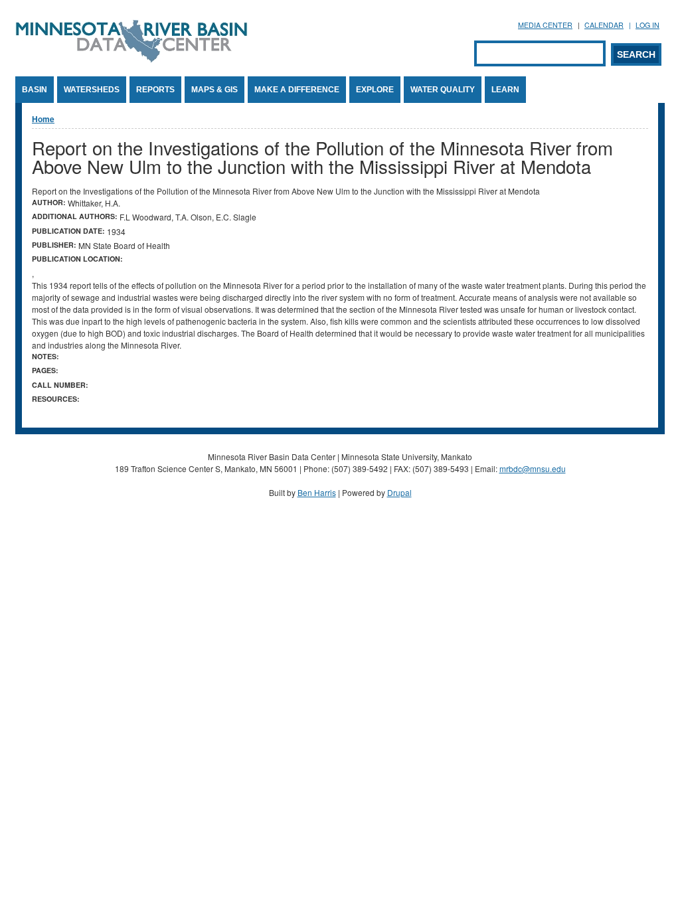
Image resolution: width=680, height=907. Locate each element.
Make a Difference (296, 89)
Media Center (545, 25)
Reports (155, 89)
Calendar (604, 25)
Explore (375, 89)
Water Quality (442, 89)
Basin (34, 89)
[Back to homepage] (131, 58)
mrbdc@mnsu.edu (532, 468)
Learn (505, 89)
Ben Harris (317, 492)
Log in (647, 25)
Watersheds (92, 89)
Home (43, 119)
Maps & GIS (214, 89)
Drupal (399, 492)
